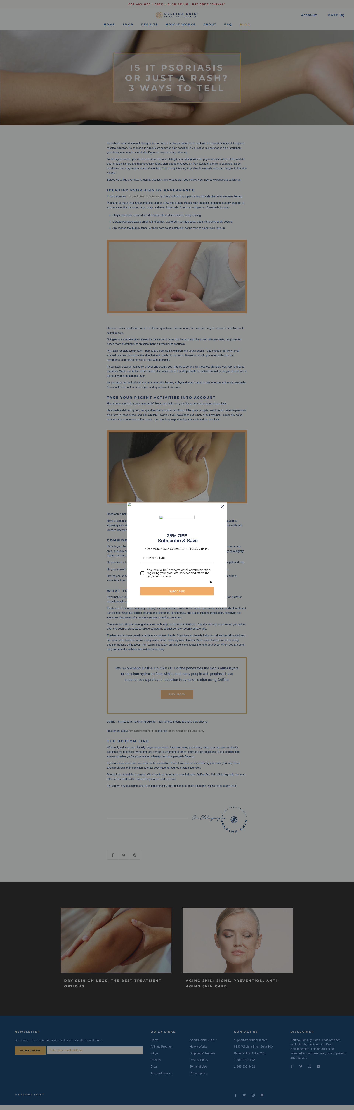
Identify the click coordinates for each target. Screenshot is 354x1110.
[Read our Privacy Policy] (211, 581)
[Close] (222, 506)
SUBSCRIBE (177, 591)
